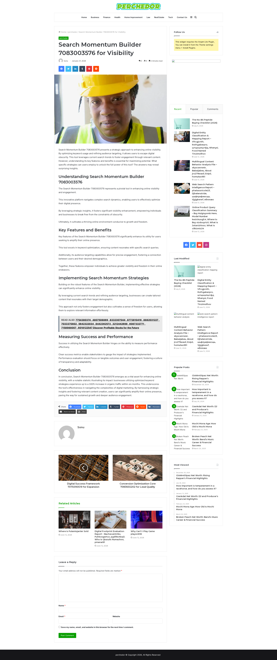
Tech (170, 17)
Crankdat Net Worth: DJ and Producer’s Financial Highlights (204, 409)
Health (117, 17)
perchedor (72, 32)
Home (84, 17)
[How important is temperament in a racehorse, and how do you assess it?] (182, 395)
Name (62, 605)
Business (95, 17)
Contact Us (182, 17)
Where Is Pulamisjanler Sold (73, 531)
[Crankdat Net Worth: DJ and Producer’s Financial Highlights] (182, 412)
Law (148, 17)
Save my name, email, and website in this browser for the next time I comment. (97, 627)
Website (116, 616)
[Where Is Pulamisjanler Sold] (74, 520)
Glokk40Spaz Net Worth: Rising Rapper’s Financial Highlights (205, 378)
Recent (177, 109)
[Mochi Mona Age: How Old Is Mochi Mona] (182, 427)
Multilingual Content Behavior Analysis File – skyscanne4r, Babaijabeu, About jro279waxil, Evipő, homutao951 (183, 336)
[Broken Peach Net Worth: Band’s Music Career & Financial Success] (182, 442)
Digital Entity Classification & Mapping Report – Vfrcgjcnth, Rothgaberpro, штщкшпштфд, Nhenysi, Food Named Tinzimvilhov (207, 292)
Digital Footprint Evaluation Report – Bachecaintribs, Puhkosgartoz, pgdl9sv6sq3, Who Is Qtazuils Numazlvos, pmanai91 (110, 537)
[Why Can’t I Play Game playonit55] (146, 520)
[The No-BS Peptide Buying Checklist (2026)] (182, 123)
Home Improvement (133, 17)
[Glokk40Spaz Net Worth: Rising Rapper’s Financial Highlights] (182, 379)
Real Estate (159, 17)
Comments (212, 109)
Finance (106, 17)
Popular (194, 109)
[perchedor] (138, 6)
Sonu (80, 427)
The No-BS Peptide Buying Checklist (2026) (184, 283)
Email (62, 616)
